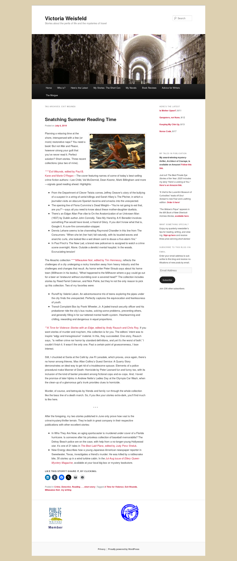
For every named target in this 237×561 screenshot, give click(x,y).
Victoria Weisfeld (66, 18)
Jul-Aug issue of (114, 458)
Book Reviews (149, 87)
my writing (66, 489)
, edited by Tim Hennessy (107, 260)
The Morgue (52, 95)
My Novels (131, 87)
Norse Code (165, 131)
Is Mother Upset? (167, 110)
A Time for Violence (114, 486)
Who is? (61, 87)
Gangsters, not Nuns (169, 117)
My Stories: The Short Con (107, 87)
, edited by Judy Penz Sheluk (120, 445)
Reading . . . (77, 486)
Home (49, 87)
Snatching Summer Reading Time (80, 119)
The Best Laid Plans (92, 445)
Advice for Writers (171, 87)
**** (73, 260)
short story (89, 486)
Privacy (101, 549)
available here (182, 215)
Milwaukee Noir (84, 260)
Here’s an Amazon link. (170, 185)
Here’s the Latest (79, 87)
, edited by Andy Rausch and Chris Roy (116, 327)
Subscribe (167, 279)
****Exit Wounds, (55, 171)
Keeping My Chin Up (169, 124)
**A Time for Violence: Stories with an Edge (69, 327)
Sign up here (169, 235)
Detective (66, 486)
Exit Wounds (131, 486)
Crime (57, 486)
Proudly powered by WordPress (123, 549)
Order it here (173, 202)
